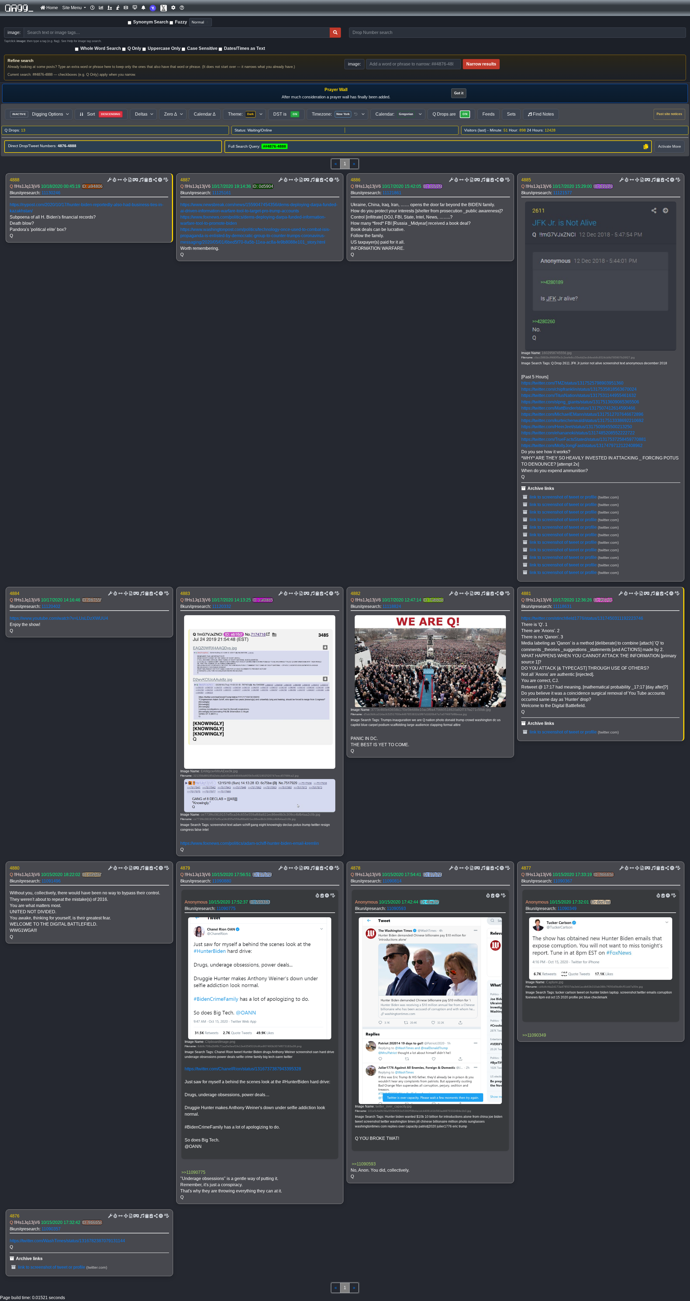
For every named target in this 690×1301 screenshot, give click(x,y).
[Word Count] (114, 180)
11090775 (226, 908)
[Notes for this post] (140, 180)
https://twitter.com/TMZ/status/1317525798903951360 (572, 383)
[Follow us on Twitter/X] (163, 7)
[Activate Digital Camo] (135, 180)
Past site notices (669, 114)
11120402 (51, 606)
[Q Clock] (92, 7)
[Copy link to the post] (154, 180)
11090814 (392, 881)
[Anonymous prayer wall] (118, 7)
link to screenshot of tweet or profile (563, 497)
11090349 (567, 908)
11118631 (562, 606)
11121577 (562, 193)
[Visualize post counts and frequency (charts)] (101, 7)
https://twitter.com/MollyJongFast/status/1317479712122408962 (582, 445)
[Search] (335, 32)
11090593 (396, 908)
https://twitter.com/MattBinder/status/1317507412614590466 (578, 408)
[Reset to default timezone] (355, 114)
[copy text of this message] (150, 180)
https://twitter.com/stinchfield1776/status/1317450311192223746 (582, 618)
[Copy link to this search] (646, 146)
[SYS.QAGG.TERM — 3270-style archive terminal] (134, 7)
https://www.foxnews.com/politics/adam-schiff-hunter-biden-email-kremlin (249, 843)
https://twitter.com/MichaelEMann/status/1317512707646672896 (582, 414)
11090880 (221, 881)
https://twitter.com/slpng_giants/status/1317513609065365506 (580, 402)
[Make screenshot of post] (145, 180)
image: (354, 64)
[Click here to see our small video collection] (126, 7)
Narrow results (481, 64)
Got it (458, 93)
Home (51, 7)
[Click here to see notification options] (143, 7)
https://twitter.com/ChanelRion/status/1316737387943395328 (243, 1069)
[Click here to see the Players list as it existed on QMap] (109, 7)
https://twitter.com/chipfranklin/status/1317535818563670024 (579, 389)
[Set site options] (173, 7)
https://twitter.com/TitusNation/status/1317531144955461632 (578, 395)
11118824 (391, 606)
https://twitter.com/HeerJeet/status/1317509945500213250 (576, 426)
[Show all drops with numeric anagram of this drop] (124, 180)
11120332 (221, 606)
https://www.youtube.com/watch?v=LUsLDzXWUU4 (59, 618)
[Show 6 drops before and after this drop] (119, 180)
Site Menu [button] (72, 7)
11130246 (51, 193)
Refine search (20, 60)
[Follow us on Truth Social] (152, 7)
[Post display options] (109, 180)
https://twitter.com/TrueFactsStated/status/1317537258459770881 (583, 439)
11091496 (51, 881)
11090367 (562, 881)
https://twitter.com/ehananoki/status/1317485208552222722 (578, 433)
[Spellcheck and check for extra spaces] (165, 180)
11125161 (221, 193)
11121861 (391, 193)
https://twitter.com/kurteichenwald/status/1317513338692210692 (582, 420)
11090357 (51, 1229)
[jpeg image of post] (129, 180)
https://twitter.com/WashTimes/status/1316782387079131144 (67, 1240)
